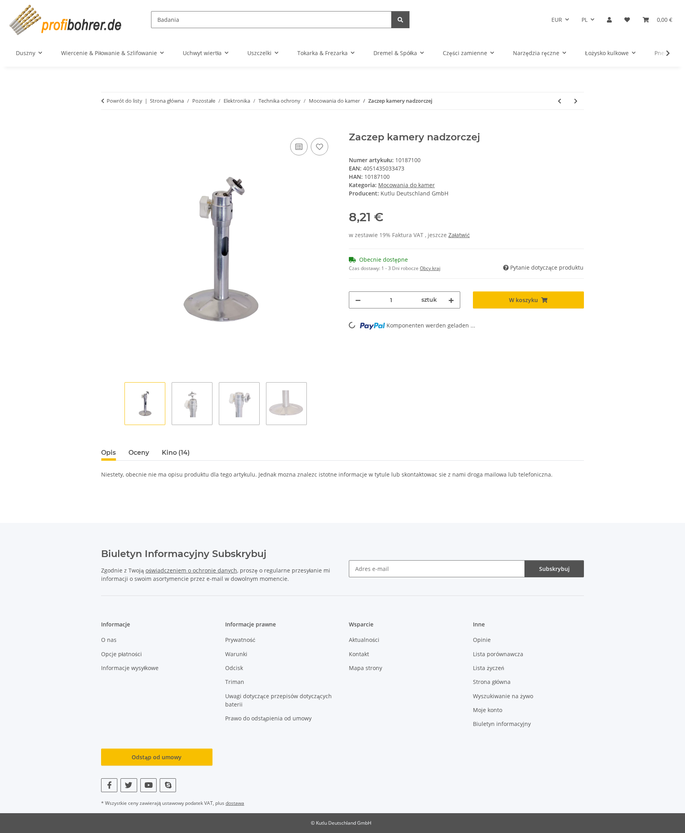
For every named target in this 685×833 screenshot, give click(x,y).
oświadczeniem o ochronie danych (191, 570)
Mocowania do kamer (406, 185)
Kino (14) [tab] (176, 452)
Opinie (482, 639)
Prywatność (240, 639)
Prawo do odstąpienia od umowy (268, 718)
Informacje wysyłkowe (130, 668)
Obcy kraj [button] (430, 268)
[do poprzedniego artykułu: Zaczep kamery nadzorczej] (559, 100)
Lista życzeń (488, 668)
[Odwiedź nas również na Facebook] (109, 785)
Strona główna (492, 682)
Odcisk (234, 668)
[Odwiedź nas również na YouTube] (148, 785)
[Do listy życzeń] (319, 146)
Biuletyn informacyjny (502, 724)
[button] (609, 19)
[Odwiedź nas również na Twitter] (129, 785)
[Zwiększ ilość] (451, 300)
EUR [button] (556, 19)
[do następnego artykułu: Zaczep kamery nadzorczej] (576, 100)
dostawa (235, 803)
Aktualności (364, 639)
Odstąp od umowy (157, 757)
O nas (109, 639)
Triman (234, 682)
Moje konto (487, 710)
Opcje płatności (121, 654)
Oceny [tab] (138, 452)
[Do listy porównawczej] (299, 146)
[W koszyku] (107, 127)
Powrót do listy (124, 100)
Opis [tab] (108, 452)
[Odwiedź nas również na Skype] (168, 785)
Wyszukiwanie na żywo (503, 696)
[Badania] (400, 19)
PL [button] (584, 19)
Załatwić (459, 235)
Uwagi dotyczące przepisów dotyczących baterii (278, 700)
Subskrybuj (554, 569)
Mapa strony (365, 668)
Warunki (236, 654)
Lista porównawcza (498, 654)
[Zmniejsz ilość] (358, 300)
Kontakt (359, 654)
